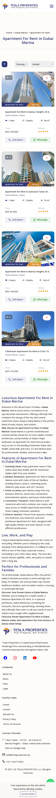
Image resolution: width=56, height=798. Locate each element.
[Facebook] (5, 658)
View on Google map (15, 748)
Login (5, 688)
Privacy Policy (9, 719)
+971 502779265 (15, 761)
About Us (7, 673)
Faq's (5, 683)
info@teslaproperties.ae (18, 754)
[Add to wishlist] (47, 78)
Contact (6, 709)
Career (6, 704)
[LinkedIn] (25, 658)
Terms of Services (12, 724)
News (5, 678)
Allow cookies (28, 794)
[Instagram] (15, 658)
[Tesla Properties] (21, 6)
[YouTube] (34, 658)
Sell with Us (8, 714)
